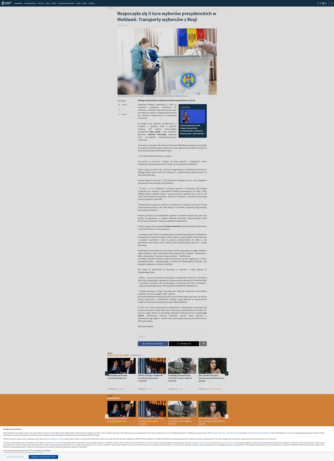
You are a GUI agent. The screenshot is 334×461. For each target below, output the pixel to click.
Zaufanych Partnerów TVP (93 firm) (258, 433)
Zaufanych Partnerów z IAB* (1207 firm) (224, 433)
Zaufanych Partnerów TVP (227, 442)
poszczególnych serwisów (56, 439)
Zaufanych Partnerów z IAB (200, 442)
